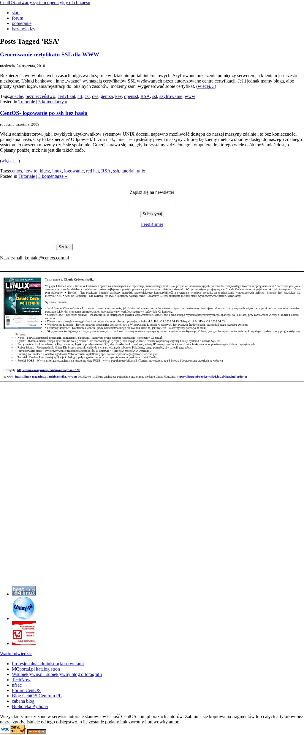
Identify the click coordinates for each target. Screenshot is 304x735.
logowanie (74, 170)
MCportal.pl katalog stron (36, 668)
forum (17, 17)
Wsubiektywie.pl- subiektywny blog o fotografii (57, 674)
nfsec (17, 685)
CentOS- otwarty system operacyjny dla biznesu (45, 2)
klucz (45, 170)
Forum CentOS (26, 690)
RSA (145, 96)
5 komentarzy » (52, 101)
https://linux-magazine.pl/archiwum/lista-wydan (46, 376)
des (95, 96)
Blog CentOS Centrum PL (37, 695)
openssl (131, 96)
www (190, 96)
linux (57, 170)
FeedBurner (152, 224)
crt (79, 96)
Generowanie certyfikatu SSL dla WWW (49, 54)
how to (30, 170)
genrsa (107, 96)
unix (141, 170)
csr (87, 96)
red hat (92, 170)
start (16, 12)
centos (16, 170)
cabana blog (23, 701)
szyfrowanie (170, 96)
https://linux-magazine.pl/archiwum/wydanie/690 (48, 370)
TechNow (21, 679)
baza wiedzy (23, 28)
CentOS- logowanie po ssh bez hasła (44, 113)
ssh (116, 170)
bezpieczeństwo (40, 96)
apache (16, 96)
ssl (154, 96)
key (118, 96)
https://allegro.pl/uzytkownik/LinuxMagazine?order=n (212, 376)
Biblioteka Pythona (30, 706)
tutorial (127, 170)
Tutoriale (26, 101)
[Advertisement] (18, 492)
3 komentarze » (52, 176)
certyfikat (66, 96)
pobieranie (21, 23)
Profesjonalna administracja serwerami (48, 663)
